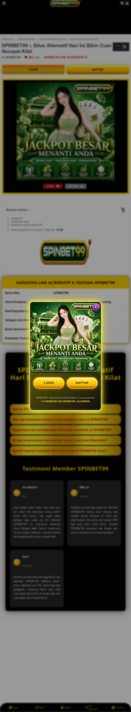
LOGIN (49, 382)
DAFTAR (82, 382)
